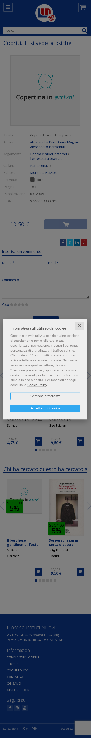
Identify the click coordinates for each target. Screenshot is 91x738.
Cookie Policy (37, 385)
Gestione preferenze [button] (45, 396)
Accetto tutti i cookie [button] (45, 408)
